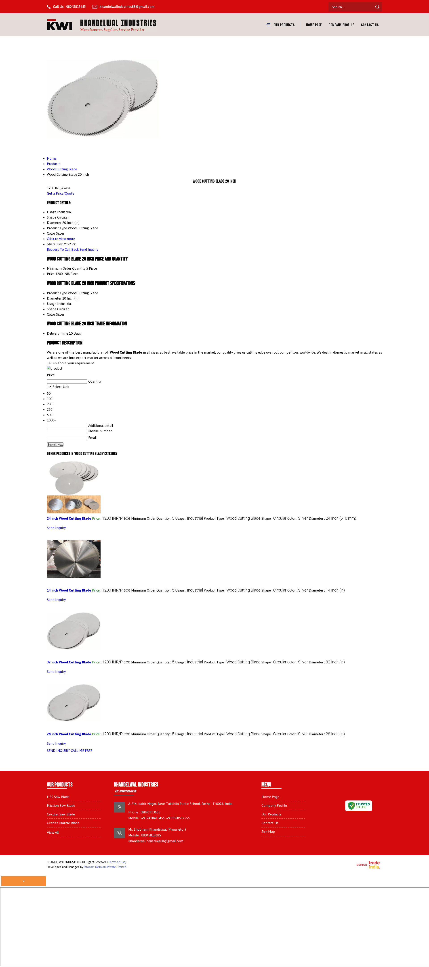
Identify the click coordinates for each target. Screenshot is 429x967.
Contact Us (370, 25)
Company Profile (341, 25)
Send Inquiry (89, 249)
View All (53, 832)
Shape (51, 309)
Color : (297, 518)
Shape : (273, 518)
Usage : (189, 518)
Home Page (314, 25)
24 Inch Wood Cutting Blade (69, 518)
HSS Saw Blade (58, 797)
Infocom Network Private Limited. (105, 867)
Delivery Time (57, 333)
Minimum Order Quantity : (152, 518)
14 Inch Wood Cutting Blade (69, 590)
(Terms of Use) (116, 862)
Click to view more (61, 239)
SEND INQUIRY (58, 750)
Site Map (268, 832)
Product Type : (232, 518)
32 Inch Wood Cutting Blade (69, 662)
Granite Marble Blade (63, 823)
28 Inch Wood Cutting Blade (69, 734)
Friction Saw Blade (61, 805)
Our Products (284, 25)
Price (51, 274)
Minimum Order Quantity (66, 268)
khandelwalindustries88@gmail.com (127, 6)
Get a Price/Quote (60, 193)
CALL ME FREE (81, 750)
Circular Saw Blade (61, 814)
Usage (51, 304)
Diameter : (332, 518)
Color (51, 314)
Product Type (57, 293)
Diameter (54, 298)
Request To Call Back (63, 249)
